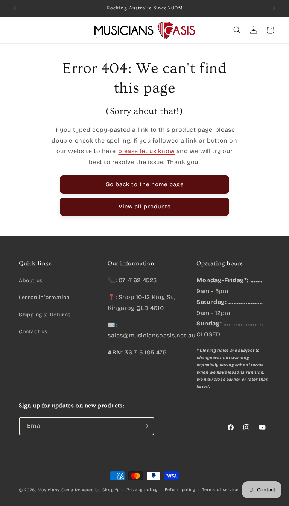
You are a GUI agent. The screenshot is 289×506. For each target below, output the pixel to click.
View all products (145, 206)
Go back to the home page (145, 184)
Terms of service (220, 489)
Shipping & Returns (45, 315)
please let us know (146, 151)
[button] (16, 30)
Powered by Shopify (97, 490)
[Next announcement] (274, 8)
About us (31, 280)
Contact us (33, 331)
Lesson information (44, 297)
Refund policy (180, 489)
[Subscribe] (145, 426)
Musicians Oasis (56, 490)
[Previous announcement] (14, 8)
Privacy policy (142, 489)
